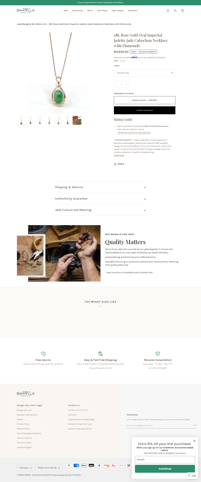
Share (121, 164)
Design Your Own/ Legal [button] (29, 405)
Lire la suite (119, 155)
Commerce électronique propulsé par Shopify (56, 475)
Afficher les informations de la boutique (134, 132)
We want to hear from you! (80, 424)
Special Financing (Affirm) (80, 429)
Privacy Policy (23, 424)
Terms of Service (24, 438)
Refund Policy (23, 429)
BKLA (21, 475)
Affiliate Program (24, 447)
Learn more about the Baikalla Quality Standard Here (129, 272)
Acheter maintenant (145, 110)
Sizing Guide (123, 119)
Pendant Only (123, 73)
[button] (65, 10)
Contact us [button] (74, 405)
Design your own (24, 410)
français (23, 467)
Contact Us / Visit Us (77, 410)
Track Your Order (24, 442)
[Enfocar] (22, 110)
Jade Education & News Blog (81, 419)
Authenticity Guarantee (71, 198)
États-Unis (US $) (47, 467)
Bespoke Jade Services (27, 415)
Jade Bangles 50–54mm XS (31, 24)
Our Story (72, 415)
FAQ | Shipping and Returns (29, 433)
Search (20, 419)
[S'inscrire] (193, 425)
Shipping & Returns (69, 187)
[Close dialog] (194, 441)
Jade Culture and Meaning (73, 210)
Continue (165, 469)
